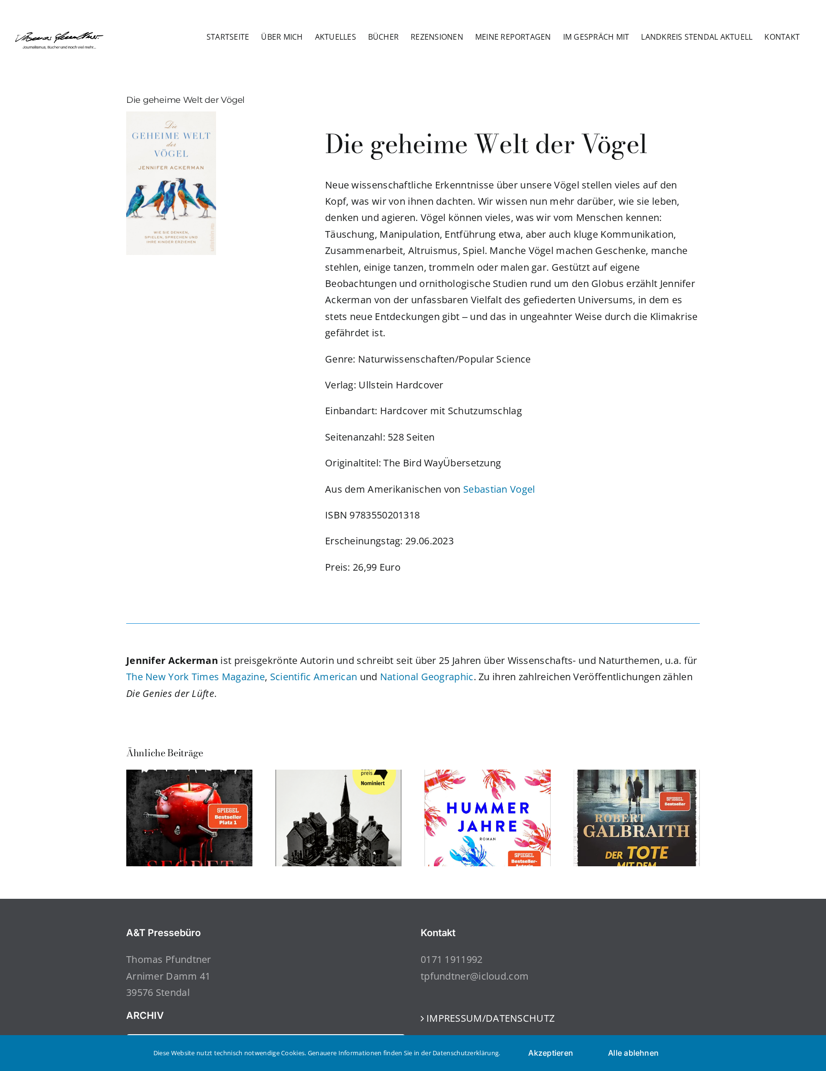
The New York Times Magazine (195, 676)
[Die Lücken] (338, 776)
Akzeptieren (550, 1053)
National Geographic (427, 676)
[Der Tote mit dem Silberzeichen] (637, 776)
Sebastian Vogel (499, 489)
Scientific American (314, 676)
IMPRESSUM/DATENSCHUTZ (490, 1018)
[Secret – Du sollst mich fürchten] (189, 776)
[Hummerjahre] (487, 776)
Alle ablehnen (633, 1053)
